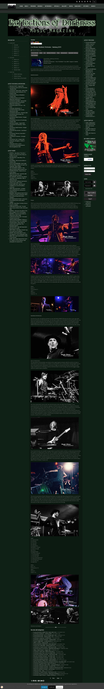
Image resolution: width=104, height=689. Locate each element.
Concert (12, 43)
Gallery (65, 6)
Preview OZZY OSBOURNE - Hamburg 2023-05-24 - (48, 645)
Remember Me (88, 188)
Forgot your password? (88, 202)
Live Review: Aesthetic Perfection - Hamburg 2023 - (48, 639)
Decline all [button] (51, 687)
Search (93, 6)
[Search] (90, 2)
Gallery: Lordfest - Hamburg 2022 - (45, 642)
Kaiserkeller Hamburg (73, 53)
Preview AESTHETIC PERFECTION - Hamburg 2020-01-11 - (49, 660)
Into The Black (34, 55)
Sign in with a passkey (91, 194)
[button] (31, 680)
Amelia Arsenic (64, 53)
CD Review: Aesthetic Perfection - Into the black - (48, 669)
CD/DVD (12, 57)
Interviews (49, 6)
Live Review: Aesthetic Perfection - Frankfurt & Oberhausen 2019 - (52, 667)
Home (21, 6)
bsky (94, 1)
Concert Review (34, 53)
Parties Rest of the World (20, 78)
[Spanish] (38, 42)
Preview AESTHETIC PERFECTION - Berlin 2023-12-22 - (49, 632)
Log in (90, 199)
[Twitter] (82, 2)
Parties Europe (17, 76)
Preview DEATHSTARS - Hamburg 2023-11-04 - (47, 636)
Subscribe (88, 174)
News (27, 6)
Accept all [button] (44, 687)
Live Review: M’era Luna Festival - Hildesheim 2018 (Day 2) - (50, 673)
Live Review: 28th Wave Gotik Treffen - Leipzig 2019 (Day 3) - (50, 664)
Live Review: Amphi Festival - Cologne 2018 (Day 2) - (48, 675)
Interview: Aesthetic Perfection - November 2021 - (48, 656)
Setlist (41, 53)
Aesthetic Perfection (51, 53)
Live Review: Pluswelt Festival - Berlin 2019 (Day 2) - (48, 663)
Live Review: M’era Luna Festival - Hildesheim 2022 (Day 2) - (50, 648)
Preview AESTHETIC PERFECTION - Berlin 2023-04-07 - (49, 644)
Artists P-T (16, 53)
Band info (78, 6)
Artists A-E (16, 47)
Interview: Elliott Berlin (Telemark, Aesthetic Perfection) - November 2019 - (53, 661)
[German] (34, 42)
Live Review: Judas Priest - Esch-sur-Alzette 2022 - (48, 653)
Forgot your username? (88, 205)
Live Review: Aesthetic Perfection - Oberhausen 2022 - (49, 654)
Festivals (16, 45)
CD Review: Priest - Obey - (43, 670)
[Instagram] (84, 2)
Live (44, 53)
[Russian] (37, 42)
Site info (86, 6)
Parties (12, 72)
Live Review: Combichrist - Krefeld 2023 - (46, 638)
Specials (57, 6)
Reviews (41, 6)
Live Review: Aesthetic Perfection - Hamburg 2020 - (48, 659)
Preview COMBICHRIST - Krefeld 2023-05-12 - (47, 641)
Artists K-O (16, 51)
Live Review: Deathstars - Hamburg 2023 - (46, 633)
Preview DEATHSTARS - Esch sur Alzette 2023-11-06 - (49, 635)
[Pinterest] (87, 2)
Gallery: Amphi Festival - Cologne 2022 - (46, 650)
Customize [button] (59, 687)
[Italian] (35, 42)
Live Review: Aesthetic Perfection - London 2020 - (48, 657)
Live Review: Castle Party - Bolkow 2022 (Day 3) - (48, 651)
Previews (33, 6)
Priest (58, 53)
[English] (31, 42)
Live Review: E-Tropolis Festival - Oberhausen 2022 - (49, 647)
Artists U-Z (16, 55)
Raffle (71, 6)
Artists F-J (16, 49)
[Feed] (77, 2)
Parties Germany (18, 74)
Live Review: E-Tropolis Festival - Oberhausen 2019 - (49, 672)
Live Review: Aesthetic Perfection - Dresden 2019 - (48, 666)
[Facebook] (79, 2)
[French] (32, 42)
